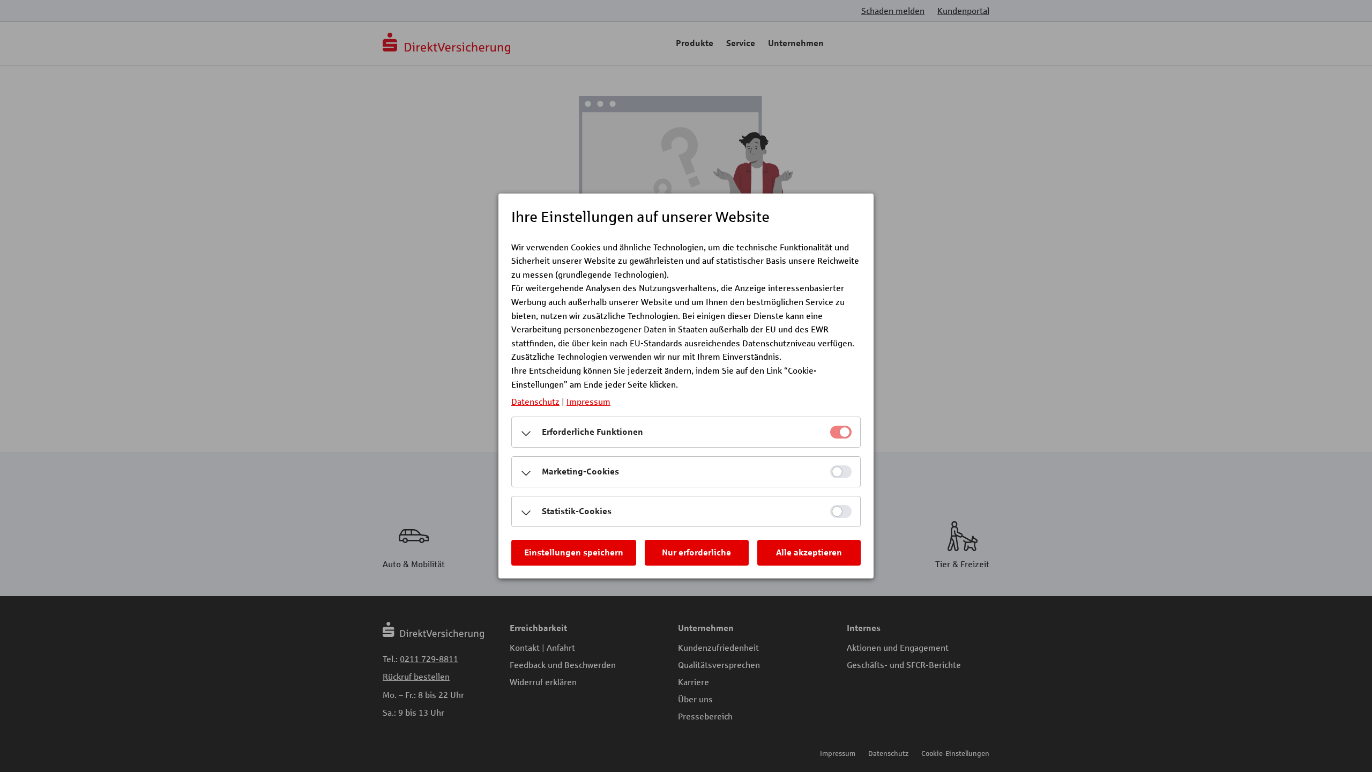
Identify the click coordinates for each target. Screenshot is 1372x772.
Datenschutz (535, 401)
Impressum (588, 401)
